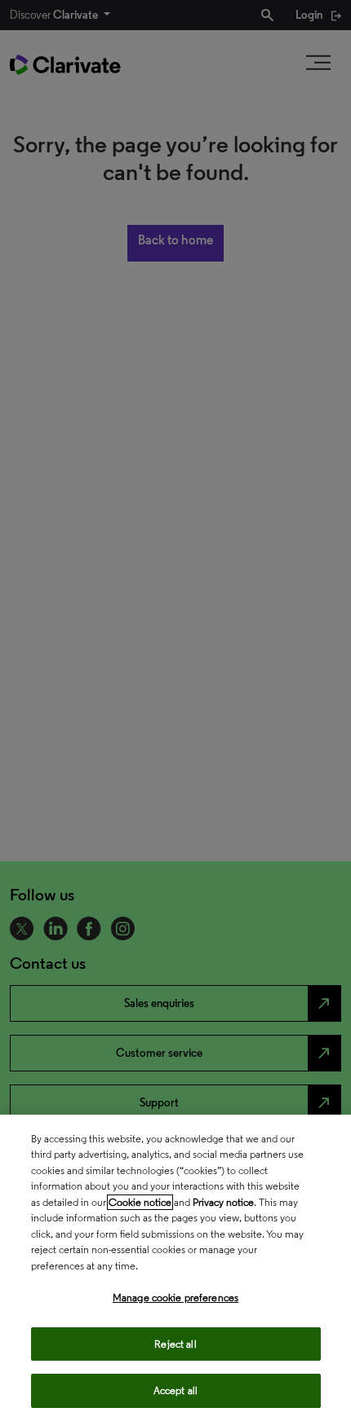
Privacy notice (223, 1202)
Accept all (175, 1390)
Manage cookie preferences (175, 1297)
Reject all (175, 1344)
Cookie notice (140, 1202)
